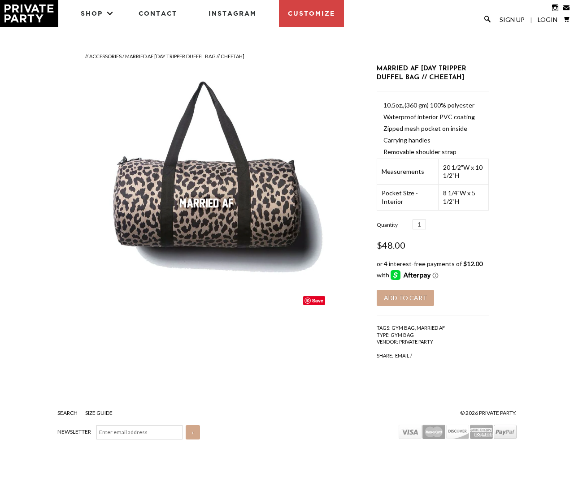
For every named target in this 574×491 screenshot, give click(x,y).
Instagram (233, 13)
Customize (311, 13)
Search (67, 412)
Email (402, 355)
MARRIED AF (431, 328)
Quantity (387, 224)
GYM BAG (402, 335)
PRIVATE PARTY (416, 342)
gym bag (403, 328)
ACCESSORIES (105, 56)
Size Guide (99, 412)
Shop (92, 13)
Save (317, 300)
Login (547, 19)
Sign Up (512, 19)
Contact (158, 13)
